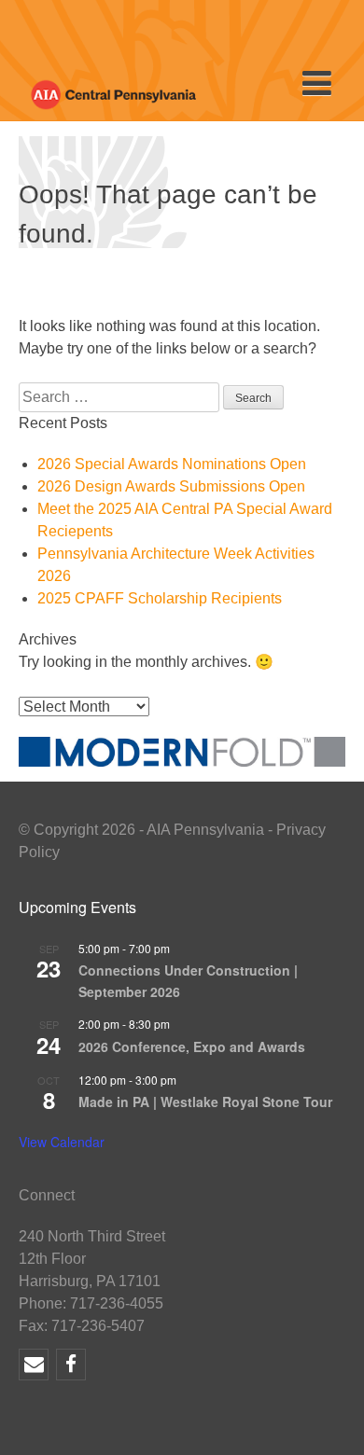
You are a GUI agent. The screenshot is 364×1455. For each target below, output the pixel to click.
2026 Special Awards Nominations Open (171, 464)
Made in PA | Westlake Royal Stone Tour (205, 1101)
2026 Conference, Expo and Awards (191, 1046)
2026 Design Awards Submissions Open (171, 486)
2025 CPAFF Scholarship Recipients (159, 598)
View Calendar (62, 1141)
